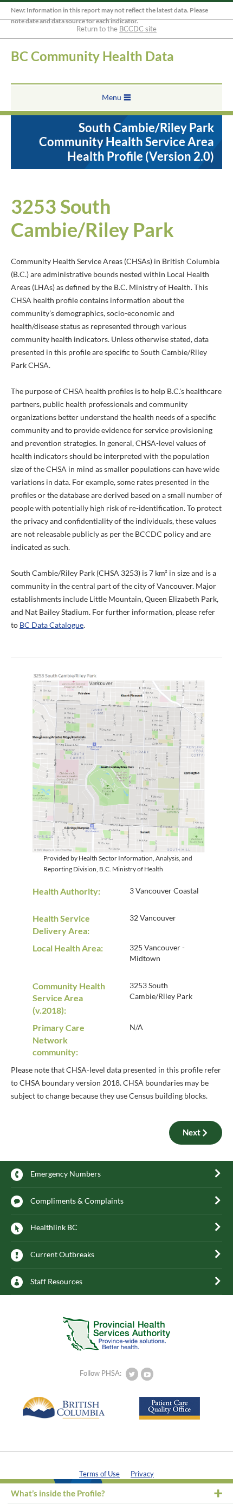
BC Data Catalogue (51, 624)
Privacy (142, 1473)
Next (191, 1132)
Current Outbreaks (62, 1254)
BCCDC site (138, 28)
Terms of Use (99, 1473)
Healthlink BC (53, 1227)
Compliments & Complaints (77, 1200)
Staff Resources (56, 1281)
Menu (111, 97)
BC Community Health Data (92, 56)
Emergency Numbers (65, 1173)
